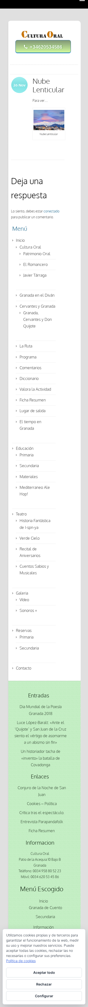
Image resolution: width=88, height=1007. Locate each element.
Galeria (22, 593)
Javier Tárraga (34, 275)
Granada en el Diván (37, 295)
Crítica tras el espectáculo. (41, 812)
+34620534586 (46, 47)
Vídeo (24, 599)
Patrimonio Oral (36, 253)
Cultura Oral (30, 247)
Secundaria (29, 465)
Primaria (26, 454)
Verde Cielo (30, 538)
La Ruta (26, 346)
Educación (24, 448)
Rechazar (44, 984)
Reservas (24, 630)
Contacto (23, 668)
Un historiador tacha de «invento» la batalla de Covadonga (40, 758)
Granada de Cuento (45, 907)
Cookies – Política (42, 803)
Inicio (20, 240)
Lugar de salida (32, 410)
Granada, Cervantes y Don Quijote (37, 319)
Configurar (44, 996)
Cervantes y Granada (37, 306)
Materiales (29, 476)
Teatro (21, 514)
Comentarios (30, 367)
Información (43, 927)
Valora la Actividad (35, 389)
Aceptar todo (44, 972)
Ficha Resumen (33, 400)
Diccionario (29, 378)
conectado (51, 211)
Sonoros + (28, 610)
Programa (28, 357)
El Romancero (35, 264)
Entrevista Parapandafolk (42, 821)
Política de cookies (21, 961)
